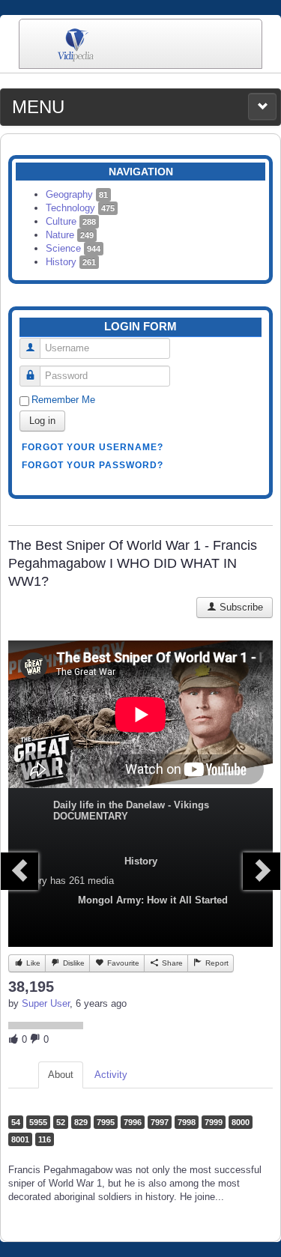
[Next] (261, 871)
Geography (77, 194)
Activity (110, 1074)
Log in (42, 420)
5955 (38, 1122)
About (60, 1074)
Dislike (73, 963)
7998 (187, 1122)
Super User (46, 1003)
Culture (71, 221)
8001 (20, 1139)
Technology (80, 207)
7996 (133, 1122)
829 (81, 1122)
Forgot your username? (92, 447)
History (71, 261)
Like (32, 963)
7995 (106, 1122)
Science (73, 248)
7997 (160, 1122)
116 (44, 1139)
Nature (70, 234)
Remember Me (63, 399)
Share (171, 963)
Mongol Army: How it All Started (153, 900)
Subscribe (240, 607)
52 (60, 1122)
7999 (214, 1122)
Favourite (122, 963)
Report (216, 963)
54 (15, 1122)
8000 (241, 1122)
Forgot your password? (92, 465)
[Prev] (19, 871)
